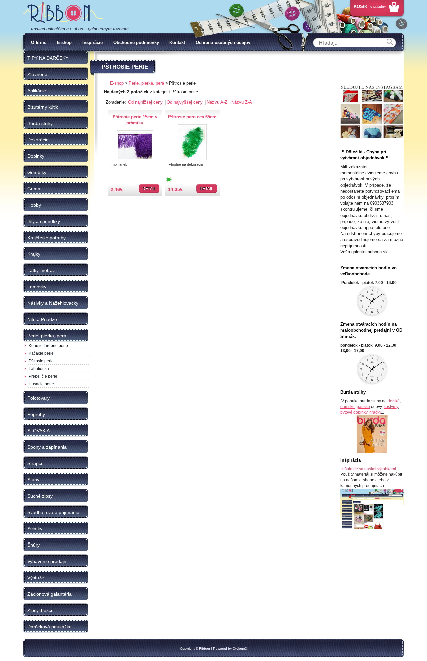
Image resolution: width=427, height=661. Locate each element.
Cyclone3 (240, 648)
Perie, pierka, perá (146, 83)
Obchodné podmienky (136, 42)
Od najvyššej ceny (185, 102)
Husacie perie (41, 384)
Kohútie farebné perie (48, 345)
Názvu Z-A (241, 102)
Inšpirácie (92, 42)
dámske (347, 406)
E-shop (64, 42)
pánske (363, 406)
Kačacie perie (41, 353)
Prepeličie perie (43, 376)
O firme (38, 42)
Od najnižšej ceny (146, 102)
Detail (149, 188)
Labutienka (39, 368)
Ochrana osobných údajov (223, 42)
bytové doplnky (353, 412)
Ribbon (204, 648)
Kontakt (177, 42)
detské (394, 401)
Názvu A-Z (218, 102)
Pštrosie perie (41, 361)
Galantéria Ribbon (63, 13)
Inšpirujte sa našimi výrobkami (368, 469)
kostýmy (391, 406)
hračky (375, 412)
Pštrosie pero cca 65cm (192, 116)
